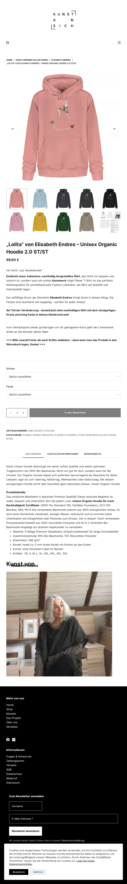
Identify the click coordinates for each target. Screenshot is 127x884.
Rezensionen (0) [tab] (92, 454)
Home (10, 705)
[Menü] (119, 42)
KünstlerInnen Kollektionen (97, 435)
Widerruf (11, 778)
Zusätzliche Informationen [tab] (62, 454)
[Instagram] (13, 739)
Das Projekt (13, 718)
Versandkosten (33, 270)
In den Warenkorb (75, 412)
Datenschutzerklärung (73, 840)
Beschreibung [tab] (33, 454)
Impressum (13, 782)
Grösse (10, 368)
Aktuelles (12, 726)
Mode (9, 438)
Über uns (12, 722)
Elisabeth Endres (65, 435)
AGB (9, 769)
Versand (11, 765)
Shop (9, 709)
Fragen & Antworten (18, 756)
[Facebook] (8, 739)
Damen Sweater (43, 435)
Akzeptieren (18, 872)
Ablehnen (38, 872)
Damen (27, 435)
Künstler (11, 713)
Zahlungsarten (15, 760)
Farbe (9, 386)
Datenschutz (14, 774)
